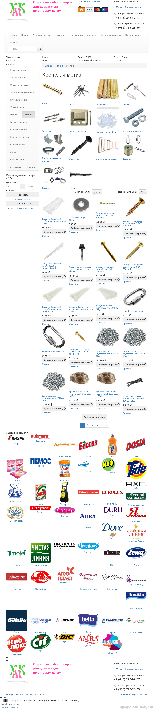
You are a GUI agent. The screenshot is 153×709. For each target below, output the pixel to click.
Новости (60, 34)
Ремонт (59, 65)
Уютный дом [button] (16, 107)
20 (142, 191)
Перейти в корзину (9, 706)
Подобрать (22, 194)
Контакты (13, 42)
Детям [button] (13, 151)
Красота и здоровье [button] (20, 136)
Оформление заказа (111, 34)
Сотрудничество (133, 34)
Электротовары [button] (18, 122)
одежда (31, 166)
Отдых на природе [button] (19, 84)
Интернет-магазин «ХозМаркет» (22, 694)
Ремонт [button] (28, 114)
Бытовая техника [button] (18, 129)
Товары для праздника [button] (21, 92)
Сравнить (46, 235)
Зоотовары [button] (15, 166)
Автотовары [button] (16, 159)
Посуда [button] (14, 114)
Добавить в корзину (54, 231)
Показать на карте (130, 7)
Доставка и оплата (42, 34)
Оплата (25, 34)
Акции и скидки (75, 34)
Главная (48, 65)
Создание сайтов (134, 694)
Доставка (91, 34)
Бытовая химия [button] (18, 144)
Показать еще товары (94, 416)
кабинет (92, 1)
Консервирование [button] (19, 69)
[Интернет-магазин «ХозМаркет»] (18, 11)
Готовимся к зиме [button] (19, 99)
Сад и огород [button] (17, 77)
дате (96, 191)
